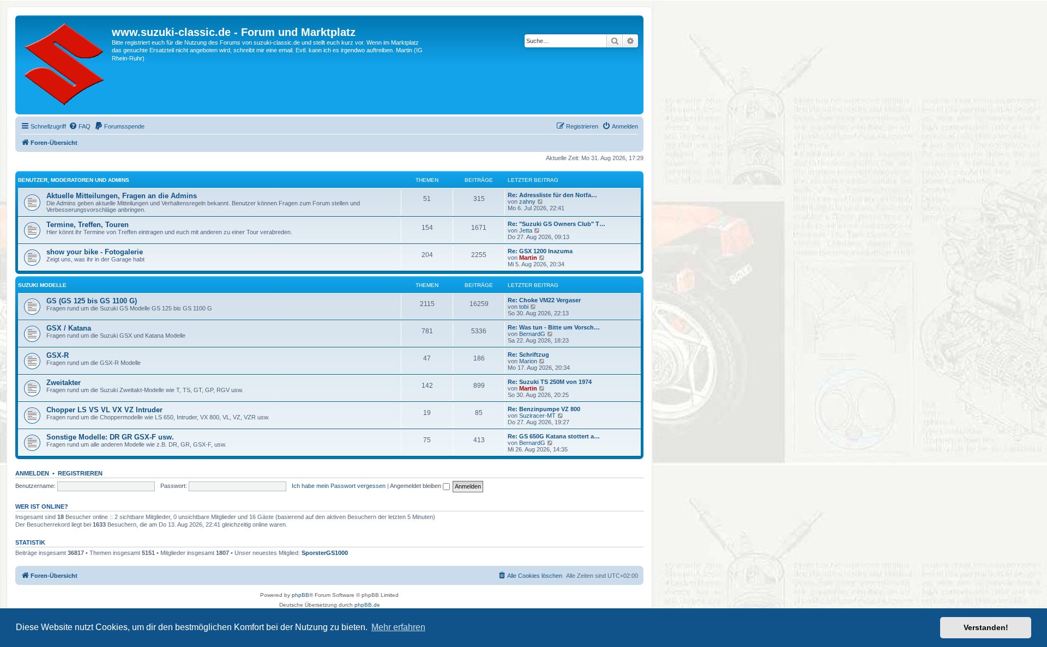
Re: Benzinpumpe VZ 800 (544, 409)
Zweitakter (63, 383)
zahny (527, 201)
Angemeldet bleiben (416, 486)
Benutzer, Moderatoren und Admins (73, 180)
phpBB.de (367, 605)
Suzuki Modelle (42, 285)
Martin (528, 257)
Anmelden (32, 473)
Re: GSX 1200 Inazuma (540, 251)
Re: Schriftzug (528, 354)
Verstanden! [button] (986, 627)
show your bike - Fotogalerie (94, 252)
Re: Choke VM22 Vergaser (544, 300)
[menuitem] (80, 126)
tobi (523, 306)
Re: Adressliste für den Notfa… (552, 195)
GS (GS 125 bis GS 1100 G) (91, 301)
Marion (528, 361)
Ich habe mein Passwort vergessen (339, 486)
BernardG (532, 334)
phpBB (300, 595)
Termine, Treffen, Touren (87, 225)
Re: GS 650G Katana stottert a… (554, 436)
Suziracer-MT (537, 415)
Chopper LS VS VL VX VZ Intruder (104, 410)
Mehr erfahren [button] (398, 627)
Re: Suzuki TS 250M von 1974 (550, 382)
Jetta (525, 230)
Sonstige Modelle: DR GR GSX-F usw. (110, 437)
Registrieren (80, 473)
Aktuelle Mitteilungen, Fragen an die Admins (121, 196)
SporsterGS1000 (325, 553)
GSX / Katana (68, 328)
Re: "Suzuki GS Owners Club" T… (556, 224)
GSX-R (57, 355)
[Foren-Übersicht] (65, 65)
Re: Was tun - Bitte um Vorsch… (554, 327)
